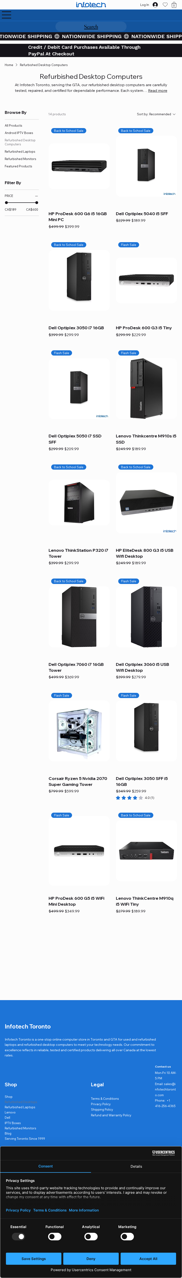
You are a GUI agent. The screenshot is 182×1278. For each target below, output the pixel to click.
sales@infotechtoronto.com (165, 1089)
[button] (174, 5)
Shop (9, 1097)
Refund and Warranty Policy (111, 1115)
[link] (135, 798)
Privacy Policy (101, 1104)
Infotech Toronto (28, 1026)
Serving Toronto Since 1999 (25, 1138)
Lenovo (10, 1112)
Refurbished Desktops (21, 1102)
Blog (8, 1133)
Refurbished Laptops (20, 1107)
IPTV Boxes (13, 1123)
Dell (7, 1117)
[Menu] (6, 15)
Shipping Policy (102, 1109)
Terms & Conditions (105, 1098)
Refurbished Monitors (20, 1128)
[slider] (6, 202)
